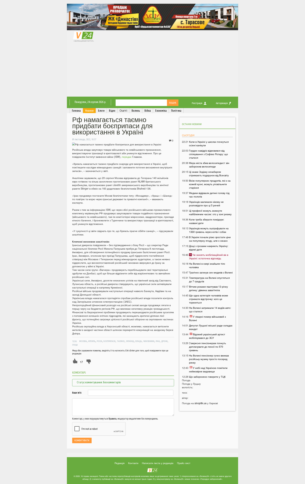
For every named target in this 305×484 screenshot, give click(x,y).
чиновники (148, 341)
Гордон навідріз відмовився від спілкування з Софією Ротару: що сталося (208, 154)
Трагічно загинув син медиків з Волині (211, 272)
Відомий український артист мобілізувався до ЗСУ (207, 336)
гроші (75, 345)
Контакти (133, 463)
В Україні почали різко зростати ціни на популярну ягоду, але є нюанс (210, 238)
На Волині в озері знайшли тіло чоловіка (207, 265)
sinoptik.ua (201, 403)
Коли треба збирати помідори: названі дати (206, 221)
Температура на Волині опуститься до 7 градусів (209, 279)
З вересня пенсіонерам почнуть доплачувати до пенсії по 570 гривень (207, 346)
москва (83, 341)
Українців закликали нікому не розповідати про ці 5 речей (206, 203)
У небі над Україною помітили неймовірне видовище (208, 369)
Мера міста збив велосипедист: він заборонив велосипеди (209, 164)
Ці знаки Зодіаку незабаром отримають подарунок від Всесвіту (209, 173)
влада (138, 341)
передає (126, 156)
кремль (91, 341)
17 (81, 362)
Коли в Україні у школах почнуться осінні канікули (209, 143)
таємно (121, 341)
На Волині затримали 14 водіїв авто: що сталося (210, 309)
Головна (76, 110)
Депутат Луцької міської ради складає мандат (210, 327)
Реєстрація (197, 103)
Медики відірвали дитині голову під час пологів (209, 194)
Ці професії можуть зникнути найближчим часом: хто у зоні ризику (210, 212)
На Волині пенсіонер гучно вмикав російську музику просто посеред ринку (209, 359)
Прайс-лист (183, 463)
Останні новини (192, 124)
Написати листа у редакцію (158, 463)
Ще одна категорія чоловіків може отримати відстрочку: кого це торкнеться (208, 299)
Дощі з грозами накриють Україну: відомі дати (208, 247)
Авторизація (222, 103)
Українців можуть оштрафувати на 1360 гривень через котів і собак (209, 230)
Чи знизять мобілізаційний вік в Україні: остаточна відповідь (208, 256)
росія (99, 341)
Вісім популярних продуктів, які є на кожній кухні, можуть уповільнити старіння (210, 184)
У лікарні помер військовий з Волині (207, 318)
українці (130, 341)
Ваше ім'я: (77, 392)
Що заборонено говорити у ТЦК (207, 376)
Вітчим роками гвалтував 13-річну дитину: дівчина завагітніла (208, 288)
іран (158, 341)
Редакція (120, 463)
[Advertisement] (152, 70)
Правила (112, 418)
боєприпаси (109, 341)
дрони (164, 341)
